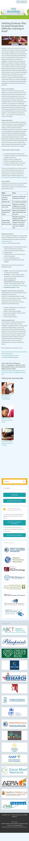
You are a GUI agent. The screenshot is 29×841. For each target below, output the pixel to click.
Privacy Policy (14, 821)
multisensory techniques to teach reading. (16, 285)
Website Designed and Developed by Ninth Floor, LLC (14, 827)
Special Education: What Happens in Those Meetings (6, 397)
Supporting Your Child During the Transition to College (7, 443)
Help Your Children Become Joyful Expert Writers (7, 420)
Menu (5, 17)
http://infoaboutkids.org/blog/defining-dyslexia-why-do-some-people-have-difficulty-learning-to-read (14, 372)
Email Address (6, 488)
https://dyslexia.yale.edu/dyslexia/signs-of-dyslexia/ (14, 177)
